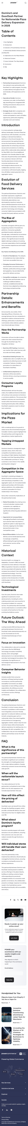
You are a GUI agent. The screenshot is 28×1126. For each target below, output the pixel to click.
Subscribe (9, 980)
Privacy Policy (5, 1119)
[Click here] (25, 3)
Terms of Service (6, 1117)
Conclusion (8, 64)
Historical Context (10, 58)
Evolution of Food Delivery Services (15, 47)
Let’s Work (14, 938)
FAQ (5, 67)
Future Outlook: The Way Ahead (13, 61)
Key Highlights (8, 42)
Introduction (8, 45)
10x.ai (9, 1123)
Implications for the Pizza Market (14, 55)
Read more (5, 1003)
